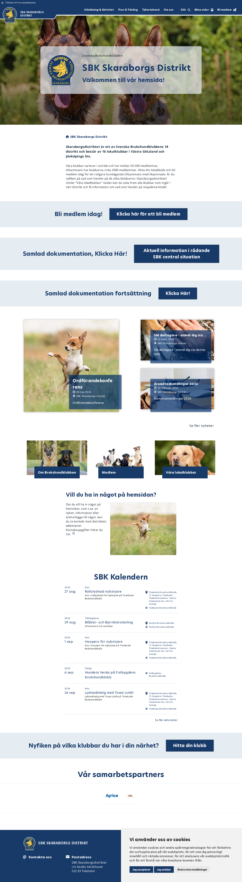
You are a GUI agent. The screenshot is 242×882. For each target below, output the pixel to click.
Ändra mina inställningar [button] (192, 869)
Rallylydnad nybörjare (103, 591)
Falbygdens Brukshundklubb (157, 675)
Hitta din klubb (190, 745)
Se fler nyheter (201, 425)
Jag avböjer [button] (164, 869)
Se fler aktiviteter (166, 720)
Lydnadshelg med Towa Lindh (109, 692)
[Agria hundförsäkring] (111, 796)
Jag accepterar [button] (141, 869)
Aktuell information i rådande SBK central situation (176, 254)
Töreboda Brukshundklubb (162, 607)
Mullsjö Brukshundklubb (161, 627)
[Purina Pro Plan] (130, 796)
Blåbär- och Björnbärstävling (109, 622)
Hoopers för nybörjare (104, 641)
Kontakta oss (40, 857)
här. (69, 534)
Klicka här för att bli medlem (148, 214)
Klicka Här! (178, 293)
